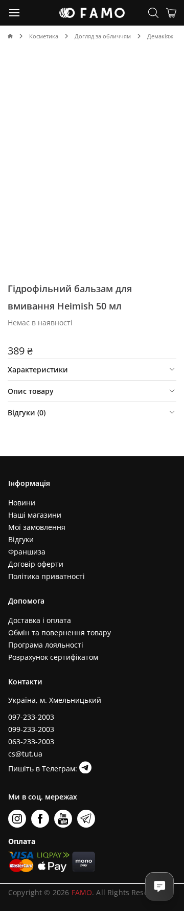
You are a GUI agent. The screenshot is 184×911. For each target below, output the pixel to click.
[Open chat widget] (159, 886)
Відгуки (21, 539)
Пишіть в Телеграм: (43, 768)
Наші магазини (34, 515)
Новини (21, 502)
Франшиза (26, 552)
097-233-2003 (31, 717)
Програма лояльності (45, 645)
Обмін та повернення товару (59, 632)
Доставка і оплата (39, 620)
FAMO (82, 892)
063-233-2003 (31, 741)
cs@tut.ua (25, 754)
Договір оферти (35, 564)
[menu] (15, 12)
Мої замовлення (36, 527)
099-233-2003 (31, 729)
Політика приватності (46, 576)
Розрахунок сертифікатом (53, 657)
